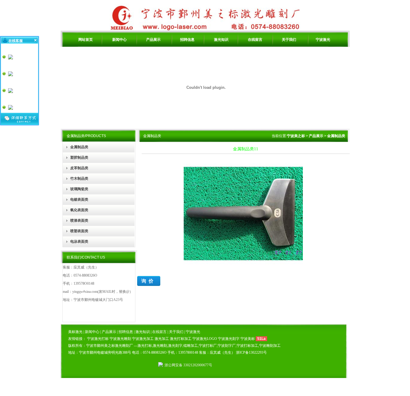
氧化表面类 (79, 210)
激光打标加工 (180, 339)
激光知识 (221, 40)
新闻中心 (119, 40)
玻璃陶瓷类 (79, 189)
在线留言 (255, 40)
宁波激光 (323, 40)
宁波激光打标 (98, 339)
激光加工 (162, 339)
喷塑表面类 (79, 231)
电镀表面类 (79, 199)
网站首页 (85, 40)
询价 (148, 281)
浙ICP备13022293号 (251, 352)
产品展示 (153, 40)
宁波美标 (247, 339)
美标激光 (75, 332)
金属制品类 (79, 147)
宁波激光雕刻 (120, 339)
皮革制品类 (79, 168)
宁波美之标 (296, 136)
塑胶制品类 (79, 157)
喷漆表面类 (79, 220)
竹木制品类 (79, 178)
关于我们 (289, 40)
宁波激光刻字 (229, 339)
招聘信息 (187, 40)
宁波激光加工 (143, 339)
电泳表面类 (79, 241)
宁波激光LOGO (204, 339)
